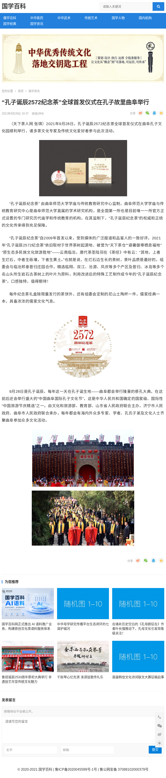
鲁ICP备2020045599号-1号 (76, 769)
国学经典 (9, 24)
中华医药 (36, 18)
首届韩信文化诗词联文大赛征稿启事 (138, 677)
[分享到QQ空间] (161, 113)
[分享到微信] (147, 113)
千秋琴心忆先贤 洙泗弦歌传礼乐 (80, 677)
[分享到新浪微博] (140, 113)
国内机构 (145, 18)
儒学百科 (9, 18)
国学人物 (118, 18)
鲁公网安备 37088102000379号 (124, 769)
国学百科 (14, 6)
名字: (9, 750)
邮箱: (66, 750)
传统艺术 (91, 18)
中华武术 (63, 18)
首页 (21, 91)
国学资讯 (36, 24)
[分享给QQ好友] (154, 113)
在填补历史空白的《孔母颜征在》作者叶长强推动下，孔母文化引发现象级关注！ (138, 628)
